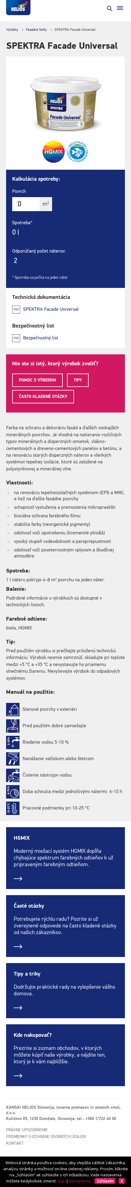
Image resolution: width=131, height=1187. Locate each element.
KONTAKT (14, 1143)
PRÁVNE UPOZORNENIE (27, 1130)
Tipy (78, 380)
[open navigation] (120, 8)
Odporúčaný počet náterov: (39, 251)
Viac (61, 1181)
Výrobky (12, 30)
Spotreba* (22, 223)
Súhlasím (105, 1181)
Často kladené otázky (43, 397)
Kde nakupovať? (33, 1035)
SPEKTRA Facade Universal (51, 309)
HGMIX (22, 838)
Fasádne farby (36, 30)
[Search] (109, 8)
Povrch (19, 191)
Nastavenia (79, 1181)
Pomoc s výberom (37, 380)
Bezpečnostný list (40, 338)
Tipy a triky (27, 974)
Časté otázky (29, 906)
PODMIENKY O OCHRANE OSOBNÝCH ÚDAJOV (46, 1137)
